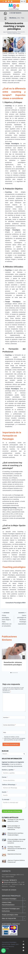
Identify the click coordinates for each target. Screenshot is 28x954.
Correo (4, 777)
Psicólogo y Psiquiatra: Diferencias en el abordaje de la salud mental (17, 848)
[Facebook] (6, 1)
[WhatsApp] (3, 1)
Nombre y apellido (8, 770)
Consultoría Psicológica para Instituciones (11, 910)
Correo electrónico (9, 725)
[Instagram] (11, 1)
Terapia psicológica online (10, 914)
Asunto (4, 792)
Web (4, 732)
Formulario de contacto (9, 890)
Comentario (6, 692)
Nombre (6, 717)
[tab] (10, 672)
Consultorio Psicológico (9, 898)
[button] (3, 950)
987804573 (13, 880)
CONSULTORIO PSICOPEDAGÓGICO (8, 904)
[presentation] (14, 651)
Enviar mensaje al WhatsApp (12, 811)
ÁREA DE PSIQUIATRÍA (9, 918)
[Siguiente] (23, 657)
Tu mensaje (5, 799)
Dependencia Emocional (14, 854)
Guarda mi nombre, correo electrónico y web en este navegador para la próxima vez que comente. (14, 738)
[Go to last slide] (4, 657)
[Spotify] (8, 1)
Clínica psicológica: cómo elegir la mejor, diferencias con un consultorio (6, 619)
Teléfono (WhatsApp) (8, 784)
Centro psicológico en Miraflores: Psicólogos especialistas (21, 618)
